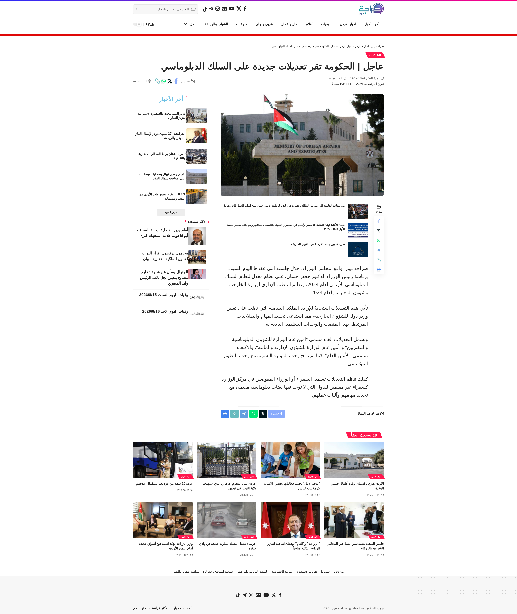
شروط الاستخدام (307, 571)
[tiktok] (205, 9)
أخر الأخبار (171, 99)
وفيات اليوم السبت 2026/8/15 (163, 295)
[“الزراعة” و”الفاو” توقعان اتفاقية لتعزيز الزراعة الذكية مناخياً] (290, 520)
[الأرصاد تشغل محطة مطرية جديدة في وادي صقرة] (226, 520)
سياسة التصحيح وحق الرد (218, 571)
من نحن (339, 571)
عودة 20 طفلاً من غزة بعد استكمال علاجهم (164, 483)
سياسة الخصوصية (282, 571)
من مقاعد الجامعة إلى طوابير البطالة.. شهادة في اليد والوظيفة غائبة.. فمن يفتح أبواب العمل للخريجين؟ (284, 205)
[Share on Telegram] (379, 250)
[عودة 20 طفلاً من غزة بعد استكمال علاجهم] (163, 460)
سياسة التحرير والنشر (186, 571)
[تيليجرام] (211, 9)
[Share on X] (170, 81)
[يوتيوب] (231, 9)
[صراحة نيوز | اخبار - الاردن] (371, 9)
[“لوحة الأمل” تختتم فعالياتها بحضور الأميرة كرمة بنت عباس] (290, 460)
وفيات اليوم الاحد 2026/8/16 (165, 311)
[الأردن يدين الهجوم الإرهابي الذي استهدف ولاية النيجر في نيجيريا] (226, 460)
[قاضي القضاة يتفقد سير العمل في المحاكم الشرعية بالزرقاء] (354, 520)
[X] (238, 9)
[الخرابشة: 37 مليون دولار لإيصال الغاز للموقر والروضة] (196, 135)
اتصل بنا (325, 571)
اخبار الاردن (375, 55)
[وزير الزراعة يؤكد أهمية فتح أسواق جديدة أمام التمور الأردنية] (163, 520)
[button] (150, 24)
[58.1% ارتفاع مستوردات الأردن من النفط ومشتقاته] (196, 196)
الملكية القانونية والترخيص (252, 571)
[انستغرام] (217, 9)
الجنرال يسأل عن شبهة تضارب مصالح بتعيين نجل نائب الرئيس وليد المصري (164, 277)
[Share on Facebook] (176, 81)
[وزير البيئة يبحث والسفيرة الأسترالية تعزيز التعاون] (196, 115)
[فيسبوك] (244, 9)
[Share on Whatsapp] (163, 81)
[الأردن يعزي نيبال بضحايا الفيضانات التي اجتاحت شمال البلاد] (196, 176)
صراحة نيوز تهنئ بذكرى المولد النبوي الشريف (318, 244)
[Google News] (224, 9)
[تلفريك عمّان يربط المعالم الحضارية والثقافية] (196, 156)
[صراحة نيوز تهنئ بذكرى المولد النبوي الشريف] (358, 249)
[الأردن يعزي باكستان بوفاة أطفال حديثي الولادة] (354, 460)
